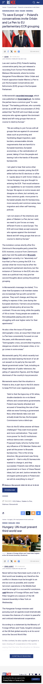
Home (4, 7)
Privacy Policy (7, 680)
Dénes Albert (9, 566)
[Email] (15, 51)
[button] (35, 679)
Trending (29, 10)
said (4, 592)
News (17, 10)
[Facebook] (29, 674)
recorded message (24, 96)
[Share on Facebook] (8, 51)
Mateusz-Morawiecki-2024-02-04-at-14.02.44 (21, 485)
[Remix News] (11, 2)
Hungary (11, 522)
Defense (5, 522)
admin (6, 56)
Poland (22, 10)
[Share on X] (11, 51)
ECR (14, 501)
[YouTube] (36, 674)
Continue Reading (21, 656)
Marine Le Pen (27, 501)
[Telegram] (39, 674)
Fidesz (18, 501)
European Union (8, 10)
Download (10, 490)
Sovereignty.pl (24, 99)
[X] (32, 674)
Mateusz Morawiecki (10, 504)
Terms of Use (19, 680)
